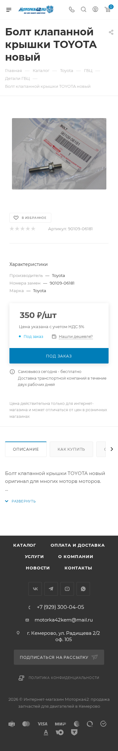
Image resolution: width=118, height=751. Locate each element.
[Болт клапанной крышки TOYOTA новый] (59, 153)
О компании (75, 556)
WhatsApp (83, 589)
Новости (38, 567)
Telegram (51, 589)
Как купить (71, 449)
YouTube (67, 589)
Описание (26, 449)
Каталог (24, 545)
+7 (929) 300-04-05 (60, 607)
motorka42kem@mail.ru (64, 620)
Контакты (78, 567)
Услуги (34, 556)
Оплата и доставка (78, 545)
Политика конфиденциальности (64, 678)
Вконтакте (35, 589)
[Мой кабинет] (95, 10)
